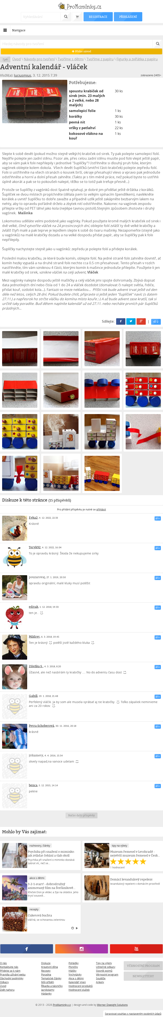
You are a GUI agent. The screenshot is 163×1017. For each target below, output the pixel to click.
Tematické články (51, 978)
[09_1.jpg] (102, 431)
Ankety (100, 982)
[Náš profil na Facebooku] (26, 949)
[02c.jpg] (102, 348)
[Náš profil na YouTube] (136, 949)
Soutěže (100, 978)
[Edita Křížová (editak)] (14, 617)
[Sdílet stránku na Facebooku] (120, 321)
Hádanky (46, 993)
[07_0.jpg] (19, 431)
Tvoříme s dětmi (71, 59)
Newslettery (143, 976)
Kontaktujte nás (9, 967)
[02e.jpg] (19, 390)
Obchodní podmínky (11, 978)
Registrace (98, 17)
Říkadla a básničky (52, 986)
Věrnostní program (107, 974)
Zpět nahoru (7, 989)
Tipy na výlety (104, 963)
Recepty (46, 970)
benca (33, 785)
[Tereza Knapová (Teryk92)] (14, 557)
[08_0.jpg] (61, 431)
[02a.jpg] (19, 348)
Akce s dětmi (76, 978)
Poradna (46, 974)
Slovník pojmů (104, 970)
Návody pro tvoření (39, 59)
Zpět (5, 59)
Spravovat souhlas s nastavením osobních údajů (133, 1013)
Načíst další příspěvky (81, 815)
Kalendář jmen (77, 982)
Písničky (73, 967)
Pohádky (74, 963)
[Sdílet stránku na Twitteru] (131, 321)
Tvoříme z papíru (100, 59)
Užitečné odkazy (105, 967)
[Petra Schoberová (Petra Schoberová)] (14, 736)
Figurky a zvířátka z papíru (137, 59)
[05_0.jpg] (102, 390)
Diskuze (46, 963)
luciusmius (22, 75)
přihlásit (101, 509)
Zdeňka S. (36, 666)
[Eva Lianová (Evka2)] (14, 528)
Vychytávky (75, 974)
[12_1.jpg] (61, 473)
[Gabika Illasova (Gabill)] (14, 706)
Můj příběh (47, 982)
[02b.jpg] (61, 348)
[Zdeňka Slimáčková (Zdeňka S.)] (14, 676)
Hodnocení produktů (81, 986)
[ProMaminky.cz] (81, 7)
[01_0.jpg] (34, 101)
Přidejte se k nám (10, 970)
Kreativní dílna (49, 967)
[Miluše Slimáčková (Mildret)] (14, 647)
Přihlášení (128, 17)
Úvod (16, 59)
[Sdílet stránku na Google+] (141, 321)
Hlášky (72, 970)
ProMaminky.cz (62, 1004)
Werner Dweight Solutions (112, 1004)
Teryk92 (35, 547)
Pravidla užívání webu (12, 974)
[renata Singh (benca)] (14, 795)
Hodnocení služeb (79, 989)
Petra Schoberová (41, 726)
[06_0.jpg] (143, 390)
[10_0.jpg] (143, 431)
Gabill (33, 696)
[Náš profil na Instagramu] (81, 949)
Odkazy (4, 982)
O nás (3, 963)
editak (33, 607)
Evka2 (33, 517)
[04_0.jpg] (61, 390)
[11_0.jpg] (19, 473)
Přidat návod (82, 51)
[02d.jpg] (143, 348)
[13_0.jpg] (102, 473)
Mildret (34, 636)
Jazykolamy (47, 989)
